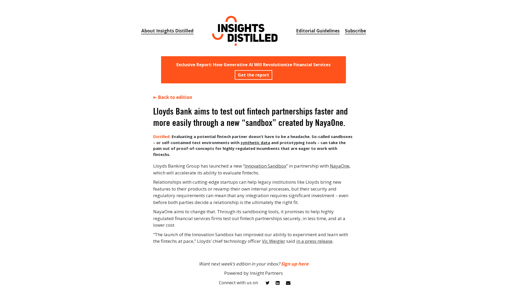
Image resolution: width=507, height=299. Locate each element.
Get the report (253, 75)
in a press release (314, 241)
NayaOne (339, 166)
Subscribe (355, 31)
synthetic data (255, 142)
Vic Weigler (273, 241)
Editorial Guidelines (318, 31)
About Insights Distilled (167, 31)
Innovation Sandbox (265, 166)
